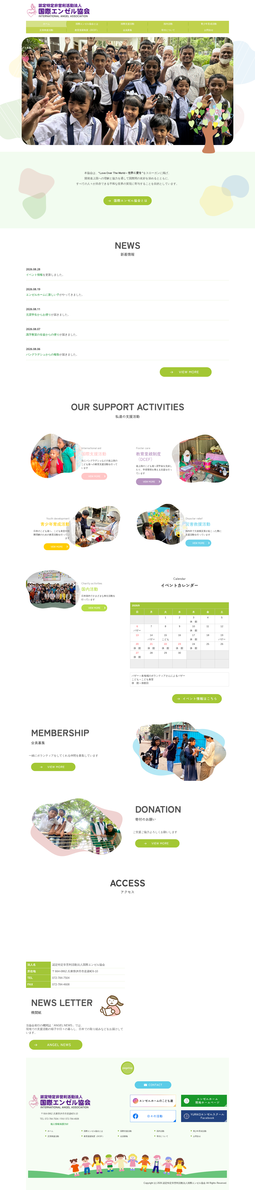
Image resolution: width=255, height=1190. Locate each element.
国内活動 (168, 24)
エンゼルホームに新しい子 (42, 294)
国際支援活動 (127, 24)
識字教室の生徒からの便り (42, 334)
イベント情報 (34, 274)
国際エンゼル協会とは (87, 24)
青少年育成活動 (209, 24)
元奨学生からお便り (38, 314)
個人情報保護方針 (59, 1124)
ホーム (46, 24)
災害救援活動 (46, 30)
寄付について (168, 30)
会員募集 (127, 30)
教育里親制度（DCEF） (87, 30)
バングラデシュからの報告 (42, 354)
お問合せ (208, 30)
